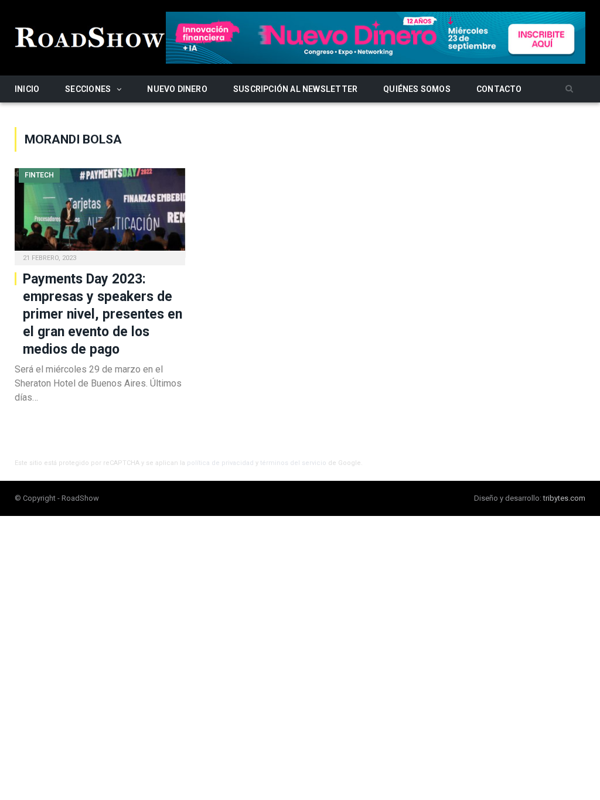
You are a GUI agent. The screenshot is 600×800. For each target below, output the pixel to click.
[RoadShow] (90, 36)
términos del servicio (293, 463)
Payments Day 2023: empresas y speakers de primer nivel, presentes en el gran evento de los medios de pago (102, 314)
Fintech (39, 175)
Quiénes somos (417, 89)
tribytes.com (564, 498)
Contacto (499, 89)
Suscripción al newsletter (295, 89)
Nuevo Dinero (177, 89)
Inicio (27, 89)
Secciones (88, 89)
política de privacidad (220, 463)
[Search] (569, 89)
